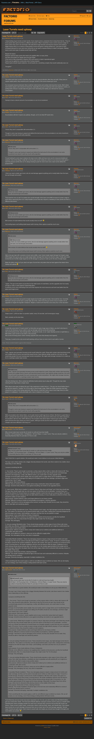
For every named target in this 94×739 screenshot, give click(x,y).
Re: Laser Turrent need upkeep (12, 75)
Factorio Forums (10, 18)
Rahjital (76, 74)
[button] (92, 33)
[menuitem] (41, 16)
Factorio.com (5, 2)
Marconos (76, 35)
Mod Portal (29, 2)
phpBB (42, 725)
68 (77, 174)
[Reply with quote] (69, 36)
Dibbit (75, 442)
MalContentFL (77, 427)
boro (75, 269)
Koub (75, 323)
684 (78, 101)
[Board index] (17, 9)
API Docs (38, 2)
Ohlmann (76, 168)
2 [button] (87, 33)
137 (78, 275)
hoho (75, 95)
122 (78, 433)
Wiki (22, 2)
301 (78, 42)
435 (78, 81)
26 (77, 403)
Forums (15, 2)
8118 (78, 330)
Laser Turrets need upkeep (17, 29)
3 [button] (89, 33)
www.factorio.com (8, 23)
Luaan (75, 397)
